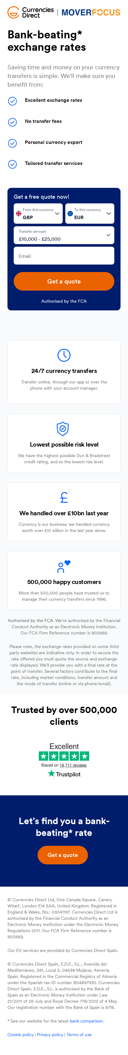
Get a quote (64, 281)
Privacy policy (50, 1034)
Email (25, 256)
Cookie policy (20, 1034)
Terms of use (79, 1034)
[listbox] (38, 213)
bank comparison (86, 1021)
